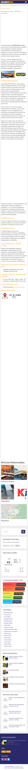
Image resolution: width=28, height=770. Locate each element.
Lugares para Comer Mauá (10, 631)
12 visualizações (20, 588)
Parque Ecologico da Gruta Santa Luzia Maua (15, 657)
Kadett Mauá (5, 501)
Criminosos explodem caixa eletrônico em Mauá (16, 719)
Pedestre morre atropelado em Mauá (17, 698)
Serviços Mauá (7, 639)
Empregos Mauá (8, 623)
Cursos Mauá (7, 616)
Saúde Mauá (7, 637)
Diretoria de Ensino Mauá (8, 589)
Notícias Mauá (7, 635)
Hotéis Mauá (7, 625)
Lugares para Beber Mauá (10, 629)
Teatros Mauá (7, 644)
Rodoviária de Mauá (7, 481)
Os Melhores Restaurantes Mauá (17, 683)
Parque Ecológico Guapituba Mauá (16, 664)
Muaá (8, 751)
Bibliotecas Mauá (8, 612)
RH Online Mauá (7, 601)
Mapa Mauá (5, 521)
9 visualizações (18, 597)
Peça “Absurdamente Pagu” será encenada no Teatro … (17, 726)
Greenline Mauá (7, 597)
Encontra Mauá (9, 766)
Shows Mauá (7, 642)
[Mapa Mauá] (14, 511)
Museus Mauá (7, 633)
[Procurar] (23, 531)
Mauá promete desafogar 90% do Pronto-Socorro (16, 705)
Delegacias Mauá (8, 619)
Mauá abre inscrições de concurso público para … (15, 712)
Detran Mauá (6, 593)
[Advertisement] (14, 30)
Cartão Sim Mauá (7, 584)
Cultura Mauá (7, 614)
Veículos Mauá (7, 646)
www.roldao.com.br (19, 287)
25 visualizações (21, 584)
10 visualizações (18, 593)
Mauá (3, 751)
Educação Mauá (8, 621)
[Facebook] (2, 759)
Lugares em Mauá (8, 11)
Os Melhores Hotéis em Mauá (16, 677)
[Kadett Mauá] (14, 491)
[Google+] (5, 759)
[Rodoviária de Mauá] (14, 472)
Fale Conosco (7, 768)
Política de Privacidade (18, 768)
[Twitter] (8, 759)
